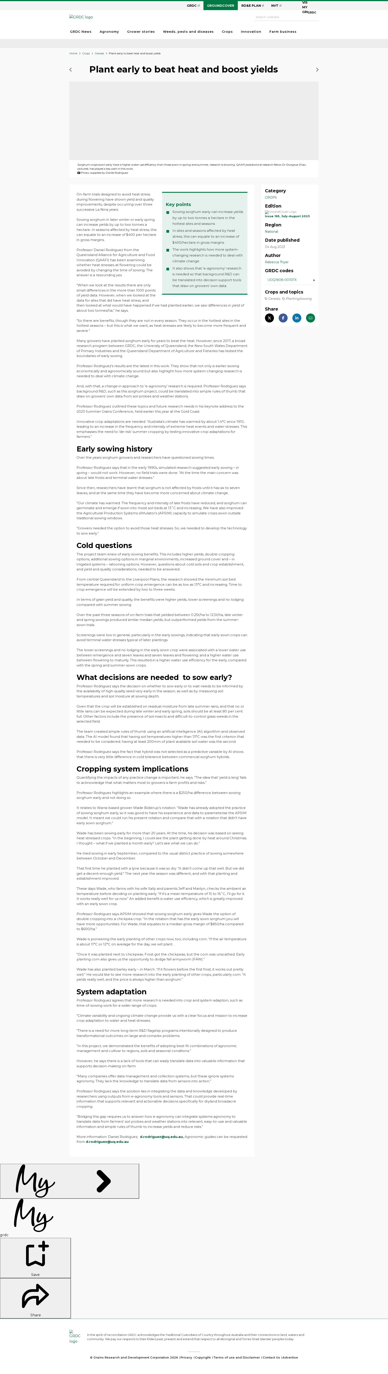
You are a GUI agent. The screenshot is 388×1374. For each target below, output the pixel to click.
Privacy (186, 1357)
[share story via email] (310, 318)
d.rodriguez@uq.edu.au (107, 1142)
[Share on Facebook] (283, 318)
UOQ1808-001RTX (282, 280)
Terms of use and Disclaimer (236, 1357)
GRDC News (81, 32)
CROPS (271, 197)
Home (73, 53)
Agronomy (109, 32)
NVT (274, 6)
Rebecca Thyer (277, 262)
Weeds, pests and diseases (188, 32)
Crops (227, 32)
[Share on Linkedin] (296, 318)
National (271, 232)
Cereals (99, 53)
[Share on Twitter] (269, 318)
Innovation (251, 32)
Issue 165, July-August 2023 (287, 216)
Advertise (290, 1357)
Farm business (283, 32)
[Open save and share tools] (69, 1181)
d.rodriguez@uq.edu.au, (162, 1137)
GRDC (192, 6)
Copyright (203, 1357)
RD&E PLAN (251, 6)
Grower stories (141, 32)
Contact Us (271, 1357)
